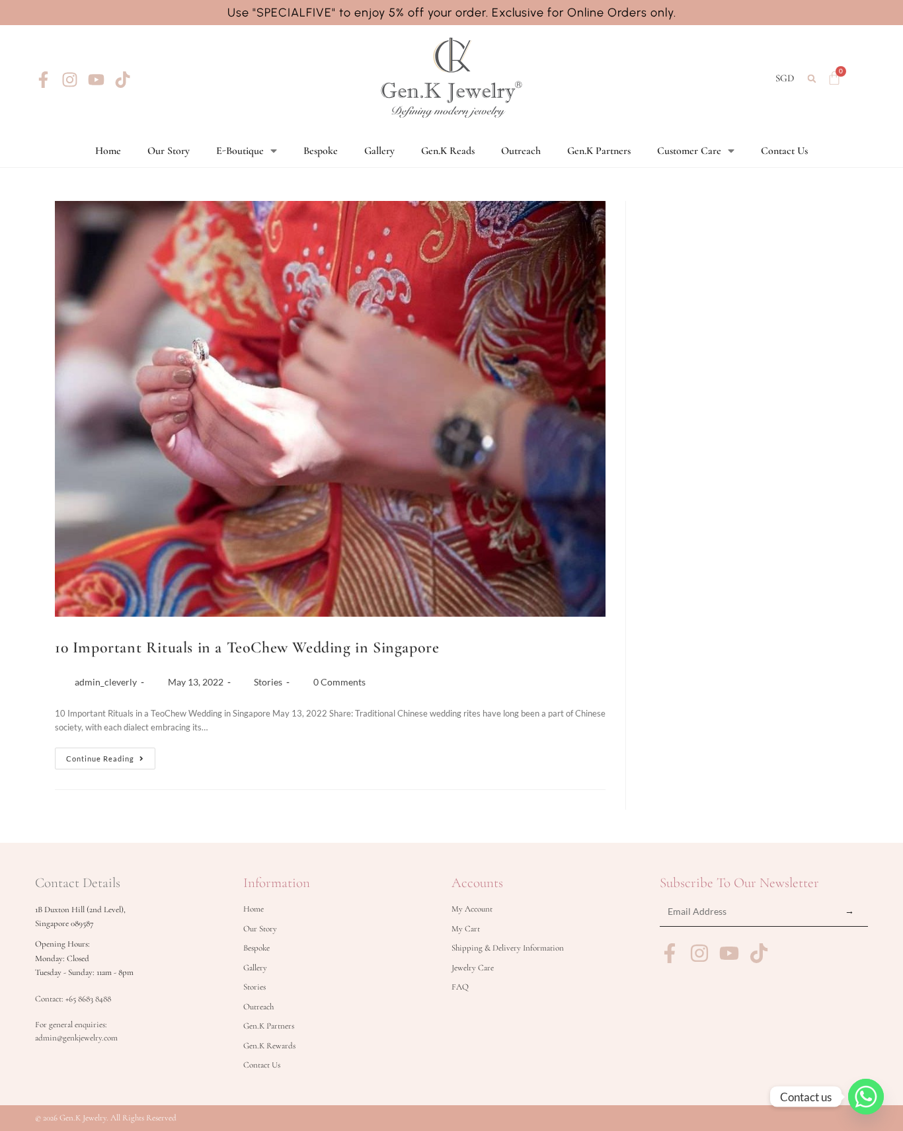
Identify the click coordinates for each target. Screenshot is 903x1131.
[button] (812, 78)
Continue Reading (110, 755)
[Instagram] (69, 79)
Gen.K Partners (599, 150)
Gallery (379, 150)
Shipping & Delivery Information (507, 948)
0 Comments (339, 681)
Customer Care (689, 150)
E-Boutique (240, 150)
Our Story (168, 150)
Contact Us (784, 150)
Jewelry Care (472, 967)
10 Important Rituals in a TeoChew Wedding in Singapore (247, 647)
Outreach (521, 150)
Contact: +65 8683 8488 (73, 999)
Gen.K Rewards (269, 1045)
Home (108, 150)
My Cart (465, 928)
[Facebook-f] (43, 79)
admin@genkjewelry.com (76, 1038)
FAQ (460, 987)
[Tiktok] (122, 79)
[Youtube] (96, 79)
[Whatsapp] (866, 1096)
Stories (268, 681)
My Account (471, 909)
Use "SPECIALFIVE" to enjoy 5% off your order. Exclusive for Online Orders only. (451, 12)
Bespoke (320, 150)
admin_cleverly (106, 681)
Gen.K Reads (448, 150)
